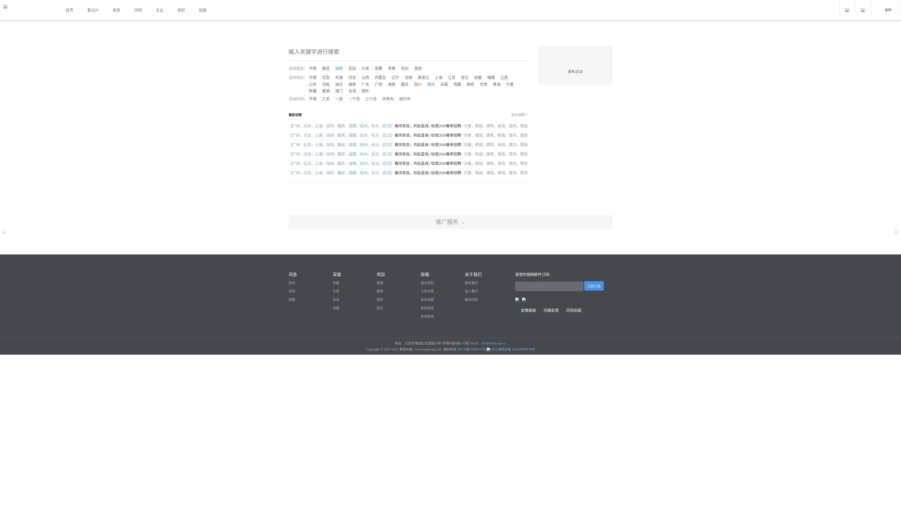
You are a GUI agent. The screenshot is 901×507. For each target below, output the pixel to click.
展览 (326, 68)
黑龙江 (423, 78)
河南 (326, 84)
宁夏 (510, 84)
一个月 (354, 99)
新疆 (313, 91)
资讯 (292, 283)
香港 (326, 91)
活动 (292, 291)
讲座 (339, 68)
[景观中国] (29, 10)
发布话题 (427, 299)
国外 (365, 91)
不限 (313, 68)
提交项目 (427, 283)
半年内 (387, 99)
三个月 (371, 99)
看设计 (93, 10)
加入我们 (471, 291)
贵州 (431, 84)
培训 (405, 68)
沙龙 (365, 68)
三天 (326, 99)
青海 (496, 84)
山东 (313, 84)
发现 (116, 10)
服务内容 (471, 299)
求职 (181, 10)
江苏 (451, 78)
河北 (352, 78)
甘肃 (483, 84)
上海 (438, 78)
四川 (418, 84)
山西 (365, 78)
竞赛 (378, 68)
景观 (380, 283)
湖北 (339, 84)
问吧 (138, 10)
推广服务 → (450, 222)
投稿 (202, 10)
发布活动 (427, 308)
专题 (336, 283)
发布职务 (427, 316)
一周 (339, 99)
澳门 (339, 91)
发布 (888, 10)
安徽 (478, 78)
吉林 (408, 78)
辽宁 (395, 78)
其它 (380, 308)
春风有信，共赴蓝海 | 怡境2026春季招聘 (408, 126)
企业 (159, 10)
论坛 (352, 68)
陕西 (470, 84)
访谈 (336, 299)
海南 (391, 84)
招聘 (292, 299)
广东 (365, 84)
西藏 (457, 84)
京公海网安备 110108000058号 (513, 349)
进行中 (404, 99)
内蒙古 (380, 78)
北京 (326, 78)
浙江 (465, 78)
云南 (444, 84)
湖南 (352, 84)
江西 (504, 78)
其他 (418, 68)
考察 (391, 68)
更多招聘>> (519, 115)
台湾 (352, 91)
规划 (380, 299)
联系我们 (471, 283)
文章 (336, 291)
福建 (491, 78)
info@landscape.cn (493, 343)
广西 (378, 84)
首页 (69, 10)
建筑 (380, 291)
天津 (339, 78)
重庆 (405, 84)
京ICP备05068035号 (472, 349)
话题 (336, 308)
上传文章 (427, 291)
